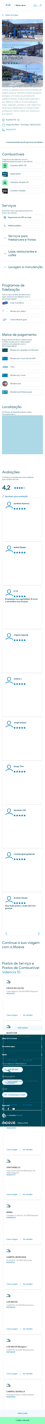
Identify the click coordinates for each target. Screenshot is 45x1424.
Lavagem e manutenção (25, 267)
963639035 (11, 1397)
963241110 (10, 1262)
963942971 (10, 1038)
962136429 (10, 1307)
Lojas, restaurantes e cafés (22, 253)
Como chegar (12, 1015)
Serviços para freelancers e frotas (22, 238)
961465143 (10, 1083)
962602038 (11, 1128)
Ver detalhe (27, 1015)
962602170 (10, 1175)
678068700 (11, 1218)
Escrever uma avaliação (16, 496)
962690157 (10, 993)
